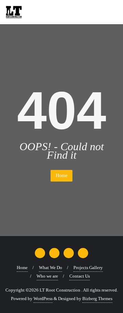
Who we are (47, 276)
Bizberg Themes (97, 298)
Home (61, 175)
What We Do (50, 267)
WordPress (43, 298)
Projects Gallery (88, 267)
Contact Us (79, 276)
